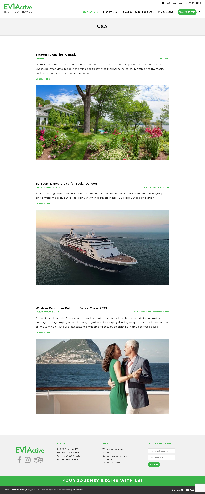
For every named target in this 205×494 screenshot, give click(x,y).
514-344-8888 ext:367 (71, 456)
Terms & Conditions (11, 490)
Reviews (106, 452)
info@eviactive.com (174, 3)
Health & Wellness (111, 463)
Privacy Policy (25, 490)
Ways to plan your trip (112, 449)
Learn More (43, 78)
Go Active (107, 459)
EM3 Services (78, 490)
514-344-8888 (194, 3)
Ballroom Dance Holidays (114, 456)
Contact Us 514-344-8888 (186, 490)
